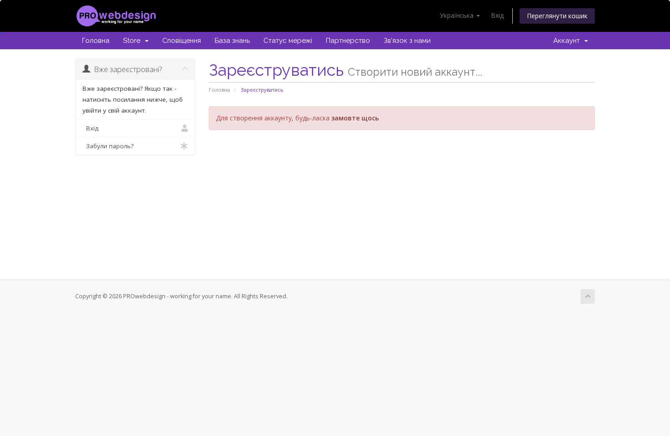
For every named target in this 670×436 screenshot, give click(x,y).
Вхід (497, 15)
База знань (232, 40)
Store (133, 40)
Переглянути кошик (557, 15)
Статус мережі (287, 40)
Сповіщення (181, 40)
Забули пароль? (108, 146)
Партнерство (348, 40)
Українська (457, 15)
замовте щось (355, 118)
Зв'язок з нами (407, 40)
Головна (95, 40)
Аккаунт (568, 40)
